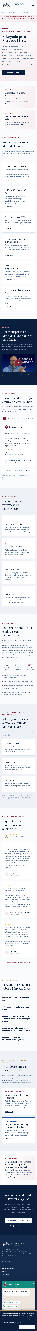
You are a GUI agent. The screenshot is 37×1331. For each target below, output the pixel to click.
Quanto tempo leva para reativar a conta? (15, 999)
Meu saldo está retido (10, 1306)
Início (4, 12)
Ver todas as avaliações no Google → (18, 962)
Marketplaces (12, 12)
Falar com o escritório (13, 72)
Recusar (10, 1327)
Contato (4, 1271)
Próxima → (29, 470)
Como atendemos (8, 1268)
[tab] (4, 418)
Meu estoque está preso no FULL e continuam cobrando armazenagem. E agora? (16, 1018)
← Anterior (7, 470)
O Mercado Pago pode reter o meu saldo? (15, 1008)
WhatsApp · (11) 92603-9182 (18, 1220)
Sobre (4, 1265)
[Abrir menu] (33, 5)
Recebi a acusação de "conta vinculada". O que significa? (13, 1038)
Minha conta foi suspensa (12, 1302)
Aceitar (27, 1327)
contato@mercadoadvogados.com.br (19, 1226)
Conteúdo (5, 1274)
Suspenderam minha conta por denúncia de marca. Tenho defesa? (16, 1029)
